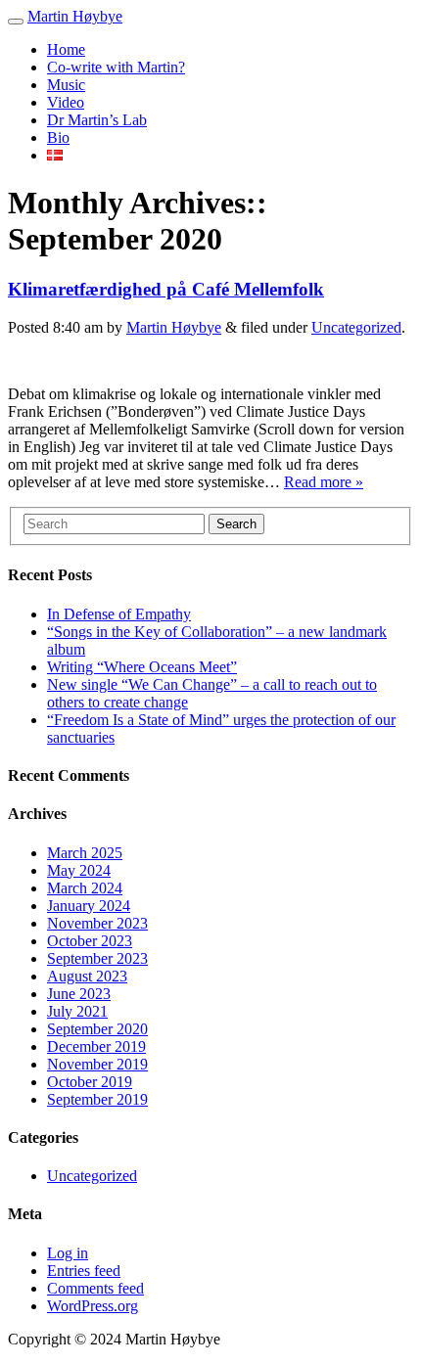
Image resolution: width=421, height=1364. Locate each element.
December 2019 (96, 1046)
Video (65, 102)
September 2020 (97, 1029)
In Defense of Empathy (119, 614)
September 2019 (97, 1099)
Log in (67, 1253)
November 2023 (97, 923)
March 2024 (84, 888)
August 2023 (87, 976)
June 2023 (79, 993)
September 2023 (97, 958)
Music (66, 84)
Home (66, 49)
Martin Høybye (74, 16)
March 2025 (84, 852)
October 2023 (89, 940)
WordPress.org (92, 1305)
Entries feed (83, 1270)
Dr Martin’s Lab (97, 120)
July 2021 (77, 1011)
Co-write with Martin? (116, 67)
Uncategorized (356, 327)
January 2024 (88, 905)
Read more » (323, 482)
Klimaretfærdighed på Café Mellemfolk (166, 289)
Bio (58, 137)
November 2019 (97, 1064)
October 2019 (89, 1081)
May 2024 (79, 870)
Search (236, 524)
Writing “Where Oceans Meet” (142, 667)
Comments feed (95, 1288)
